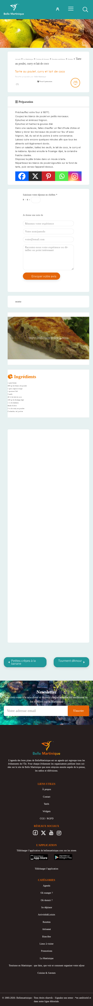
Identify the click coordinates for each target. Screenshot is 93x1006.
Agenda (46, 885)
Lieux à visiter (46, 943)
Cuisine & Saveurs (42, 59)
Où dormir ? (46, 900)
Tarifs (46, 804)
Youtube (51, 834)
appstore (34, 855)
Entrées (70, 59)
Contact (46, 796)
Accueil (18, 59)
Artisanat (46, 929)
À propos (46, 789)
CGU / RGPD (46, 818)
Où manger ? (47, 892)
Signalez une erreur (64, 997)
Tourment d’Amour (70, 660)
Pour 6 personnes (45, 81)
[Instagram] (75, 176)
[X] (35, 176)
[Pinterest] (48, 176)
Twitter (43, 834)
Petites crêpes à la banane (23, 662)
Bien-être (46, 936)
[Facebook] (22, 176)
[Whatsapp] (61, 176)
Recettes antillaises (58, 59)
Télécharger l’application (46, 868)
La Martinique (28, 59)
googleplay (59, 855)
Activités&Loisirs (46, 914)
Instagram (59, 834)
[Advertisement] (51, 463)
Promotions (46, 951)
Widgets (47, 811)
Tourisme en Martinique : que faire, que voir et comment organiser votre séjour (46, 965)
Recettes (47, 922)
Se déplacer (46, 907)
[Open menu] (71, 9)
